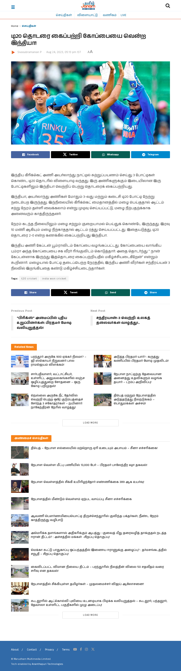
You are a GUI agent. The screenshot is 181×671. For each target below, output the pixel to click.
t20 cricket (29, 278)
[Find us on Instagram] (86, 649)
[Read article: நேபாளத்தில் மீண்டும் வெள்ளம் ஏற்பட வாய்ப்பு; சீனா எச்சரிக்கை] (20, 503)
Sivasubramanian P (29, 52)
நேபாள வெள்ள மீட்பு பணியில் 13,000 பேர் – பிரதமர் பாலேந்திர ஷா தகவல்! (89, 465)
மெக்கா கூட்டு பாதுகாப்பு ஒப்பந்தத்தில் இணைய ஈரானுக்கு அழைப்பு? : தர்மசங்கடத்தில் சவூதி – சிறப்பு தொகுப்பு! (99, 552)
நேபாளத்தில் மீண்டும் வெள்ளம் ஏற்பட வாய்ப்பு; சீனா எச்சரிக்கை (81, 499)
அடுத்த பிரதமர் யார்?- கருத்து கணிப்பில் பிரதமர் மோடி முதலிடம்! (141, 359)
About (15, 650)
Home (14, 25)
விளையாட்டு (87, 15)
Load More (90, 423)
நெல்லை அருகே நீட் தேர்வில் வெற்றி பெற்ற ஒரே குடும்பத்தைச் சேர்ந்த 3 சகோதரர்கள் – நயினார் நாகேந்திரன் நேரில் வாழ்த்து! (57, 401)
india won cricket (54, 278)
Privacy (49, 650)
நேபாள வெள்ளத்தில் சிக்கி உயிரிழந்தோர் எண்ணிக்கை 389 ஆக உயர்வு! (87, 482)
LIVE (123, 15)
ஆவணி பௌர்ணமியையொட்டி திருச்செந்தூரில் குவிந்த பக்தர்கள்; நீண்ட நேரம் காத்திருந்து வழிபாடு (94, 518)
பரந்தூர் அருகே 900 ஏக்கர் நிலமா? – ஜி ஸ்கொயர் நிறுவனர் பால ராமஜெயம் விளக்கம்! (58, 361)
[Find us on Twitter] (93, 649)
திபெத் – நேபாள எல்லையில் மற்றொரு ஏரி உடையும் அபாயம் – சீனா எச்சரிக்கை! (94, 448)
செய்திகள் (64, 15)
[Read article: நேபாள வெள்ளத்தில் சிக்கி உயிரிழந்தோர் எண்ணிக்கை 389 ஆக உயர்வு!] (20, 486)
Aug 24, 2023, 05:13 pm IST (63, 52)
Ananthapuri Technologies (47, 664)
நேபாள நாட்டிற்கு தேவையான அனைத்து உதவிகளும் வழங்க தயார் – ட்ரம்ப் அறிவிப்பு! (138, 378)
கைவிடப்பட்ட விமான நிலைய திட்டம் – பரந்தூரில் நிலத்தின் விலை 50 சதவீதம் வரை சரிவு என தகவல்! (97, 569)
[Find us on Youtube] (75, 649)
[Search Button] (168, 5)
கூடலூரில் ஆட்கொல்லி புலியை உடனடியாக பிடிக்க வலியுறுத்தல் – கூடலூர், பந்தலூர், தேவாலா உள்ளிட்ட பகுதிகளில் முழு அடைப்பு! (99, 603)
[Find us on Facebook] (81, 649)
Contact (32, 650)
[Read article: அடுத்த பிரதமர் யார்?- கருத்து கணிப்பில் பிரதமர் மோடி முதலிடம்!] (102, 361)
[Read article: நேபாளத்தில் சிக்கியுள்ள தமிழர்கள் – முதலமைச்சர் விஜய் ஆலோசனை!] (20, 588)
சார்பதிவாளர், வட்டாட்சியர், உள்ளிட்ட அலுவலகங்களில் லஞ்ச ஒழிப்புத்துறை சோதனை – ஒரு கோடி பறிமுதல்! (58, 380)
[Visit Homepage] (88, 5)
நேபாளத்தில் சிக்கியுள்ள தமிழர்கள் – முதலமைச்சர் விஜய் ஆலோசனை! (87, 584)
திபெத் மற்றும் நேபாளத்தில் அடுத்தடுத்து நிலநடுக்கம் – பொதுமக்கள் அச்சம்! (135, 399)
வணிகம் (110, 15)
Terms (66, 650)
